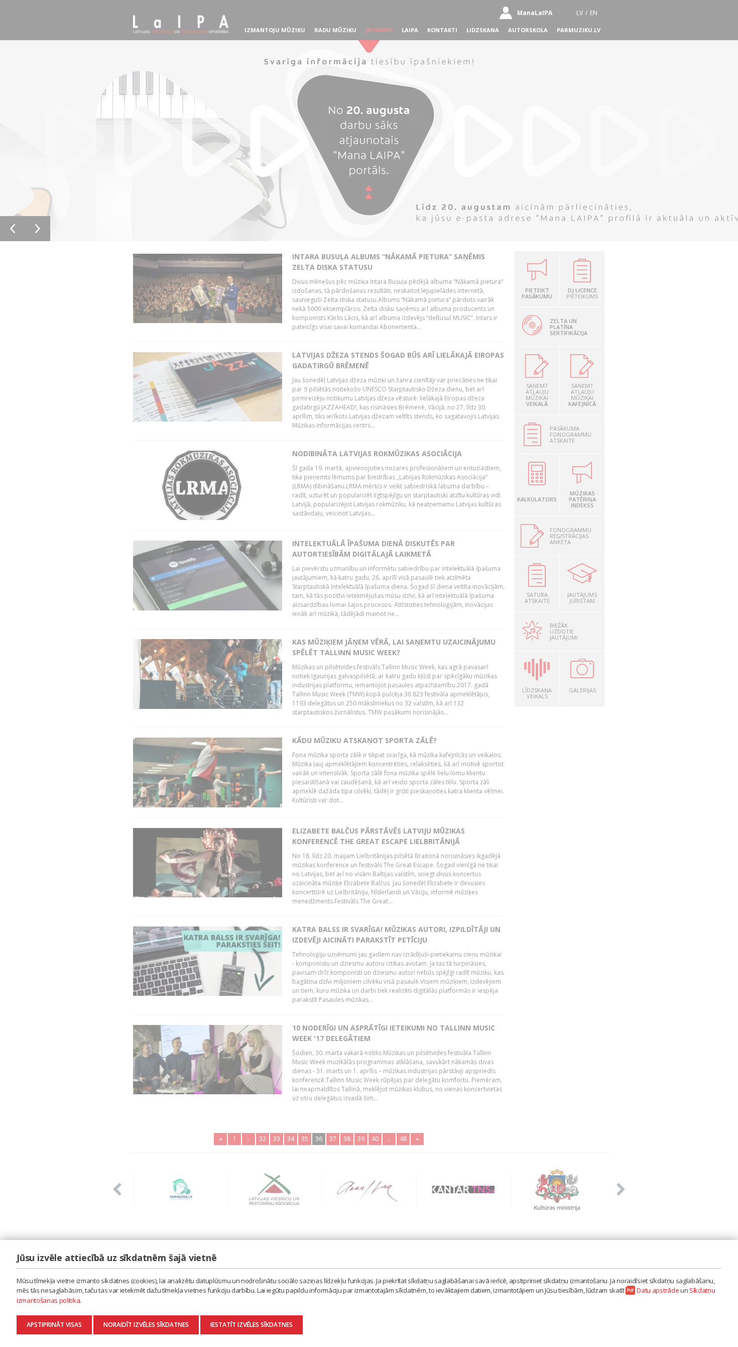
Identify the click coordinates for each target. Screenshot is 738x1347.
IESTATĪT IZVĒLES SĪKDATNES (251, 1324)
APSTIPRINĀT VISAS (54, 1324)
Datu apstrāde (658, 1290)
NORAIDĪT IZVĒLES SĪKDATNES (146, 1324)
